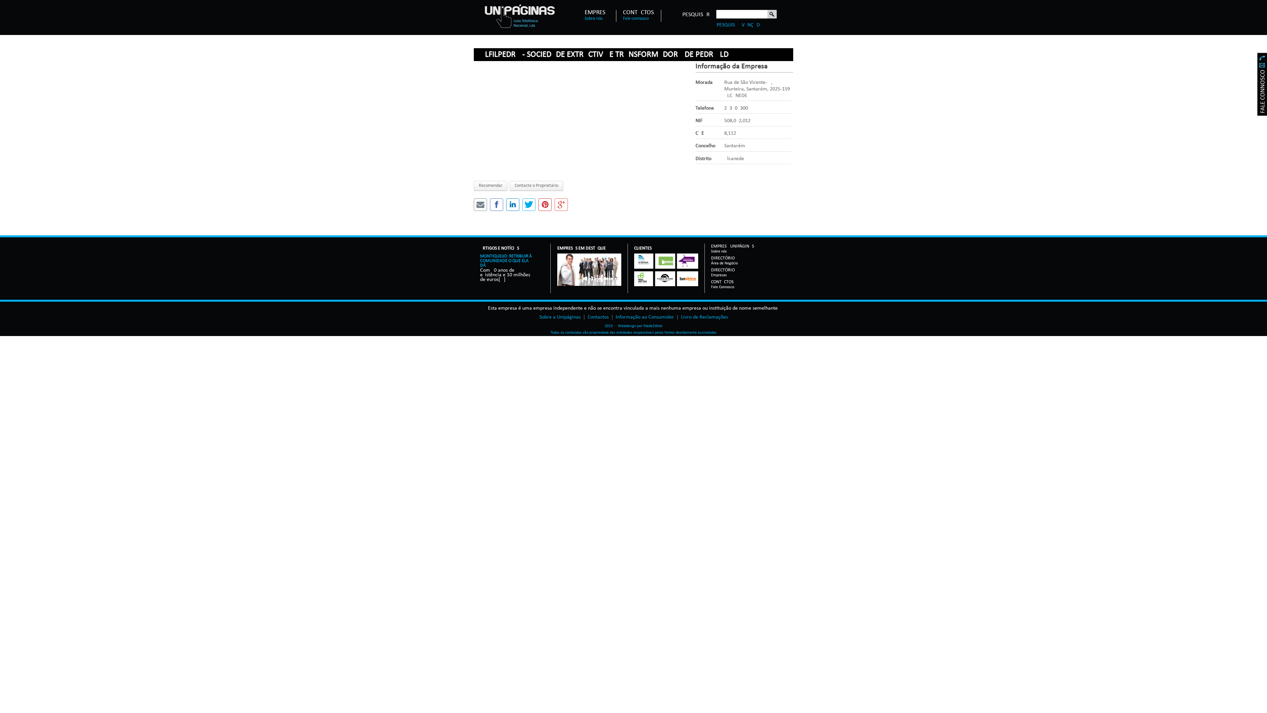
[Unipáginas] (519, 15)
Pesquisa (772, 14)
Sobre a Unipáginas (560, 317)
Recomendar (491, 185)
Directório (724, 258)
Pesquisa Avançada (740, 25)
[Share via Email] (480, 204)
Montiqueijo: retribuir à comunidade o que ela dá (506, 261)
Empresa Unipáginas (732, 247)
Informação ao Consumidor (645, 317)
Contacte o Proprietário (536, 185)
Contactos (638, 13)
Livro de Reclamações (704, 317)
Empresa (597, 13)
